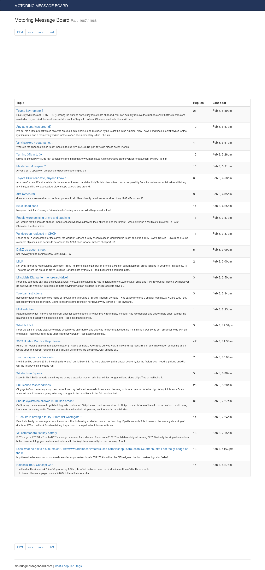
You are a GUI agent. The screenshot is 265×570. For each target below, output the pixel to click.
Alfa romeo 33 (25, 194)
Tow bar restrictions (29, 293)
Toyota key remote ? (29, 110)
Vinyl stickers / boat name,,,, (34, 142)
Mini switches (25, 309)
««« (30, 32)
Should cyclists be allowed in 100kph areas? (45, 401)
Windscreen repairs (29, 373)
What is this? (24, 325)
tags (79, 566)
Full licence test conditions (33, 385)
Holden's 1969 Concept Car (34, 465)
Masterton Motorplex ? (31, 166)
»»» (40, 32)
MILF (19, 261)
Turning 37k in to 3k (29, 154)
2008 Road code (27, 206)
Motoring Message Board (41, 5)
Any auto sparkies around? (34, 126)
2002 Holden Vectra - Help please (38, 341)
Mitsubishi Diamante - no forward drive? (42, 277)
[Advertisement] (132, 70)
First (20, 32)
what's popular (64, 566)
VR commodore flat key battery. (37, 433)
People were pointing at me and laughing (43, 217)
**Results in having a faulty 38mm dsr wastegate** (49, 417)
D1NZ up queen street (31, 249)
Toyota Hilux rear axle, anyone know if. (41, 178)
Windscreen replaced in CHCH (36, 233)
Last (51, 32)
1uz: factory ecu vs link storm (35, 357)
